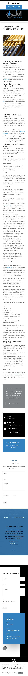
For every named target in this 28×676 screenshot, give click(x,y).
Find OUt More (13, 432)
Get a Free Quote (13, 403)
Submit (4, 502)
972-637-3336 (15, 3)
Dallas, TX (6, 79)
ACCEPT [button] (20, 672)
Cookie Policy (5, 672)
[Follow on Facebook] (5, 648)
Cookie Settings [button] (13, 672)
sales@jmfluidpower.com (14, 425)
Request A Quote (14, 7)
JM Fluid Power (8, 205)
